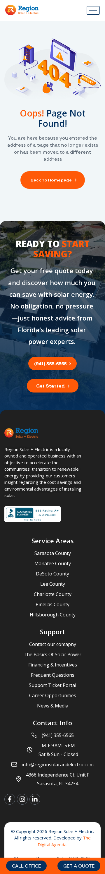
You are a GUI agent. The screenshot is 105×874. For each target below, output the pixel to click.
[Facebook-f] (9, 799)
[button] (26, 866)
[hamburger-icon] (93, 10)
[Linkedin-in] (34, 799)
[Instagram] (22, 799)
